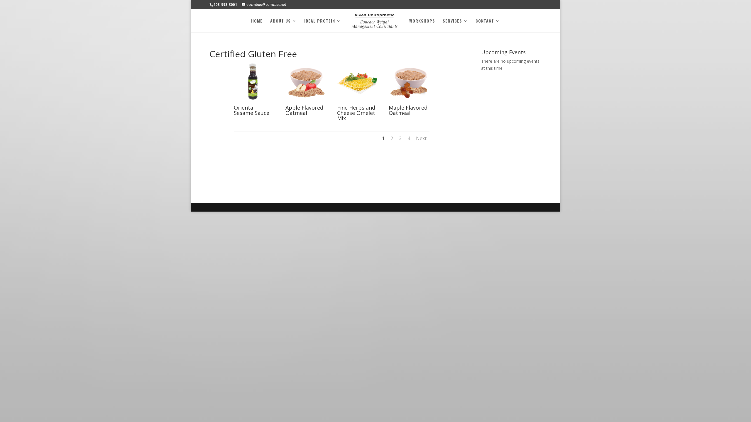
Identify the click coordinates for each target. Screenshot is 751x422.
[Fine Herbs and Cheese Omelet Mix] (357, 102)
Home (257, 21)
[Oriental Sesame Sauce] (254, 102)
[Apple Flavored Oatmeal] (305, 102)
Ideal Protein (319, 21)
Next (421, 138)
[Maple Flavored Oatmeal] (409, 102)
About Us (280, 21)
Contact (485, 21)
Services (452, 21)
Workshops (422, 21)
